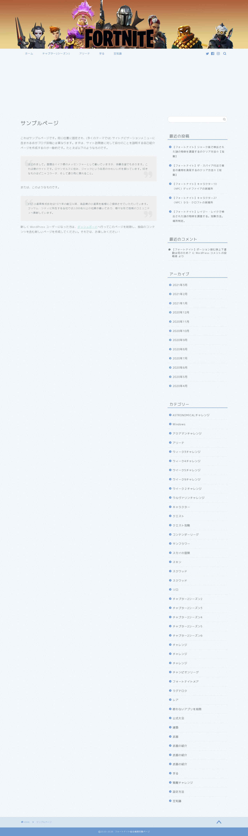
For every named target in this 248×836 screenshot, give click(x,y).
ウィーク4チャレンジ (187, 461)
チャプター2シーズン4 (187, 617)
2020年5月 (180, 377)
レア (175, 700)
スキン (177, 562)
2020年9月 (180, 340)
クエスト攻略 (181, 525)
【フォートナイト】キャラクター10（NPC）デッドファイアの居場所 (195, 186)
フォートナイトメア (186, 681)
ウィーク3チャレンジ (187, 452)
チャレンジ (180, 645)
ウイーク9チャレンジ (187, 479)
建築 (175, 727)
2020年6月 (180, 368)
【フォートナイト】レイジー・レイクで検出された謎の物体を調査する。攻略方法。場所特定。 (198, 216)
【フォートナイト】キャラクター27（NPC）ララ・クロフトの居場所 (195, 200)
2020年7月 (180, 358)
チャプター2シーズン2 (56, 53)
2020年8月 (180, 349)
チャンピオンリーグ (186, 672)
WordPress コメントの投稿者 (199, 254)
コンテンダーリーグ (186, 535)
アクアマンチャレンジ (187, 433)
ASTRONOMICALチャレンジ (191, 415)
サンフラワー (181, 544)
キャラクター (181, 507)
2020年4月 (180, 386)
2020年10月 (181, 331)
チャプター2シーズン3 (187, 608)
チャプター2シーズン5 (187, 626)
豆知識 (118, 53)
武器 (175, 737)
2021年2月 (180, 294)
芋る (102, 53)
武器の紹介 (180, 746)
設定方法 (178, 792)
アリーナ (84, 53)
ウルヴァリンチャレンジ (189, 498)
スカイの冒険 (181, 553)
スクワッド (180, 571)
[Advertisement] (124, 85)
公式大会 (178, 718)
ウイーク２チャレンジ (187, 489)
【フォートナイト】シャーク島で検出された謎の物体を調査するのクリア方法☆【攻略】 (198, 151)
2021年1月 (180, 303)
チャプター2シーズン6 (187, 636)
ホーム (29, 53)
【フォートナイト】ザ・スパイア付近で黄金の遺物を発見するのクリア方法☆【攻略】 (198, 170)
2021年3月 (180, 285)
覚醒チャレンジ (183, 783)
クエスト (178, 516)
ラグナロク (180, 691)
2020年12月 (181, 312)
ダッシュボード (87, 227)
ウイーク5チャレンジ (187, 470)
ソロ (175, 590)
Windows (179, 424)
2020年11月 (181, 322)
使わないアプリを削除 (187, 709)
